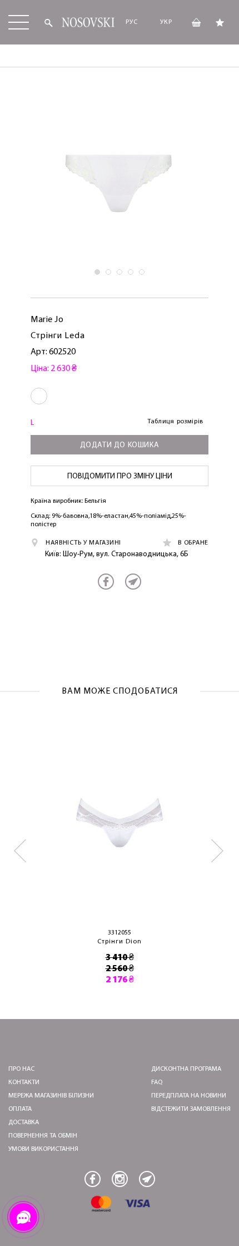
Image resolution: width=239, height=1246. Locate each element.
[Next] (218, 850)
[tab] (97, 272)
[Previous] (20, 850)
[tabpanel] (119, 181)
